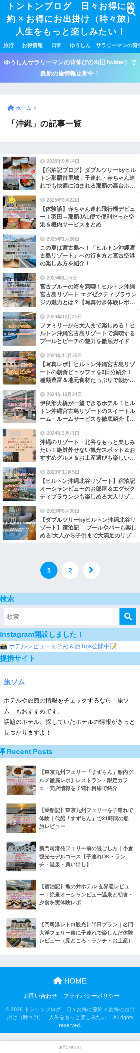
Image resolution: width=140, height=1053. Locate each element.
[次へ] (91, 570)
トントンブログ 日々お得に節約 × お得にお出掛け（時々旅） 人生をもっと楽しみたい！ (72, 18)
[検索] (127, 616)
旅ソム (14, 682)
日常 (56, 45)
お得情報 (32, 45)
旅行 (8, 45)
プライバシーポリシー (91, 996)
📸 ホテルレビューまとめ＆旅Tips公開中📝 (58, 646)
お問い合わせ (40, 996)
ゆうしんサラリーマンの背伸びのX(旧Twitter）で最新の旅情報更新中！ (70, 67)
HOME (74, 981)
